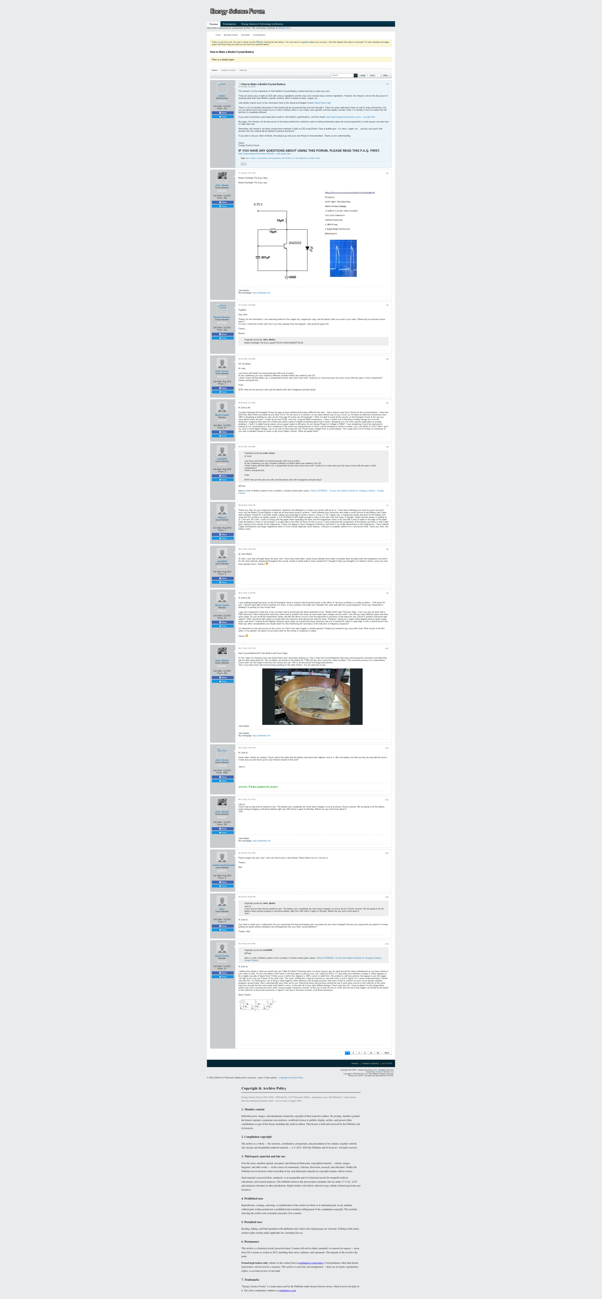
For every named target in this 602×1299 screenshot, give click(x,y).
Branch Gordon (222, 317)
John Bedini (245, 35)
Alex (222, 909)
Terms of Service (370, 1063)
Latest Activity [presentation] (228, 70)
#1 (387, 84)
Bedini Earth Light (323, 103)
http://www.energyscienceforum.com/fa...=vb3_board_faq (264, 153)
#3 (387, 305)
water (318, 158)
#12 (387, 800)
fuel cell (271, 158)
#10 (387, 648)
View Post (277, 339)
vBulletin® (379, 1072)
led (297, 158)
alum (247, 158)
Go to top (387, 1063)
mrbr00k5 (222, 459)
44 (378, 1053)
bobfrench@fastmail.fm (225, 865)
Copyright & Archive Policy (291, 1077)
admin (222, 95)
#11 (387, 748)
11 (371, 1053)
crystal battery (261, 158)
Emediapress (229, 24)
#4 (387, 359)
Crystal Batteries (259, 35)
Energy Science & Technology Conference (262, 24)
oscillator (311, 158)
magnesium (303, 158)
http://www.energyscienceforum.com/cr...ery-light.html (350, 117)
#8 (387, 549)
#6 (387, 447)
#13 (387, 853)
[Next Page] (379, 75)
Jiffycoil (222, 517)
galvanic (278, 158)
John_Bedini (222, 185)
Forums (214, 24)
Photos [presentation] (243, 70)
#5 (387, 403)
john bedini (286, 158)
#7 (387, 505)
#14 (387, 897)
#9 (387, 593)
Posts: (220, 108)
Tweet (223, 116)
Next (387, 1053)
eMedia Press (284, 28)
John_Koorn (222, 760)
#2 (387, 173)
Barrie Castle (222, 415)
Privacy (355, 1063)
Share (224, 113)
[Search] (356, 75)
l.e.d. (293, 158)
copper (253, 158)
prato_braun (222, 371)
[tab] (214, 70)
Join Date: (217, 106)
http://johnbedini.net (261, 293)
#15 (387, 944)
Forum (218, 35)
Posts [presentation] (215, 70)
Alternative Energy (231, 35)
